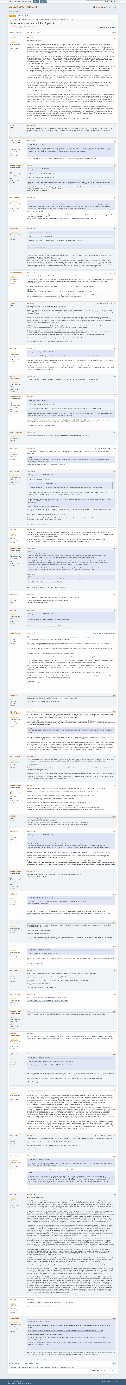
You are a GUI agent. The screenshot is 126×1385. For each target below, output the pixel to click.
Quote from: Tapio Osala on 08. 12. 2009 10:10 (41, 835)
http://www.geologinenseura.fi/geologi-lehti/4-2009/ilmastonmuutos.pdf (47, 1000)
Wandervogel (60, 215)
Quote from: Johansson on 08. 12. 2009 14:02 (40, 1057)
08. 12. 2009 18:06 (31, 1194)
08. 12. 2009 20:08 (31, 1318)
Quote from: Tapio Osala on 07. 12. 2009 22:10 (41, 614)
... (23, 32)
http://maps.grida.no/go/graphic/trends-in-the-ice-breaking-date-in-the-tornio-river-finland (52, 977)
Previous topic (104, 27)
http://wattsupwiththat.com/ (35, 963)
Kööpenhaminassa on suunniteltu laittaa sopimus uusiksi (54, 1353)
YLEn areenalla (31, 451)
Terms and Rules (109, 1381)
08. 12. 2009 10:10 (31, 785)
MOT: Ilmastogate (50, 451)
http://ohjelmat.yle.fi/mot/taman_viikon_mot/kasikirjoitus (43, 701)
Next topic (113, 27)
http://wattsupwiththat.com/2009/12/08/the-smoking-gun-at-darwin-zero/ (48, 1306)
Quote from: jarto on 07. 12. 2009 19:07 (39, 400)
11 (27, 32)
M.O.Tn (40, 425)
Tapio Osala (16, 141)
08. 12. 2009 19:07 (31, 1299)
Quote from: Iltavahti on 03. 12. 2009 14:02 (40, 1321)
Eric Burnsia (37, 509)
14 (33, 32)
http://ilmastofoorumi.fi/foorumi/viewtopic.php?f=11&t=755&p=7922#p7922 (49, 1142)
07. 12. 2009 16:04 (31, 37)
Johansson (16, 756)
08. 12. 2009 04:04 (31, 594)
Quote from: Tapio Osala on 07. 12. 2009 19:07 (41, 475)
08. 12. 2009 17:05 (31, 1135)
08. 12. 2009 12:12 (31, 816)
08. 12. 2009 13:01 (31, 894)
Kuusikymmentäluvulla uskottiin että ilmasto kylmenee (42, 1170)
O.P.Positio (16, 633)
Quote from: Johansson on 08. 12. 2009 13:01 (40, 949)
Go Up (11, 1363)
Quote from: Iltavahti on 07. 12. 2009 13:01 (40, 169)
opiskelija (15, 197)
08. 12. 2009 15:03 (31, 1054)
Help (103, 1381)
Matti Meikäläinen (15, 377)
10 (25, 32)
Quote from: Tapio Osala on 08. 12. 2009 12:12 (41, 897)
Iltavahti (15, 594)
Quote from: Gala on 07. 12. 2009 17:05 (39, 144)
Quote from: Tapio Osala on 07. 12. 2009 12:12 (42, 173)
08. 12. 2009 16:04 (31, 1089)
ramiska (15, 228)
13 (32, 32)
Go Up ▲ (116, 1381)
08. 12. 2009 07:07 (31, 695)
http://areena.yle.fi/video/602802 (36, 876)
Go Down (12, 32)
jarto (14, 38)
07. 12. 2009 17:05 (31, 125)
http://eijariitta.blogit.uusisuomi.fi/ (36, 1149)
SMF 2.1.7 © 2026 (12, 1381)
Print (114, 32)
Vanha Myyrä (17, 273)
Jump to (92, 1370)
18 (37, 32)
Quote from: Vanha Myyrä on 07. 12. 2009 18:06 (41, 352)
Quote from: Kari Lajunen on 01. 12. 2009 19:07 (41, 232)
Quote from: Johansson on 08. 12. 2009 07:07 (40, 1159)
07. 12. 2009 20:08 (31, 448)
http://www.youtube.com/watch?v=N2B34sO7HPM (41, 987)
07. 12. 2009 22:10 (31, 548)
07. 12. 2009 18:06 (31, 197)
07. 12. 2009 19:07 (31, 303)
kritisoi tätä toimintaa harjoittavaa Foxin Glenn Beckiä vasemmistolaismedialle (48, 511)
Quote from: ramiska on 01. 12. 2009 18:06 (41, 236)
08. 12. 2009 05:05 (31, 610)
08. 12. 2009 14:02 (31, 946)
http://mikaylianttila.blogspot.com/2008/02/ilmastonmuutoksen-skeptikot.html (49, 341)
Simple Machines (20, 1381)
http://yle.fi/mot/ (93, 379)
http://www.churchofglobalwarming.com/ (37, 223)
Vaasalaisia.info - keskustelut (23, 7)
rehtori (14, 448)
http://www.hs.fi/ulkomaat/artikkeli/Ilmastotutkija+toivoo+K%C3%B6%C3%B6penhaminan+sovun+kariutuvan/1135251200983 (65, 1330)
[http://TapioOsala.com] (11, 153)
